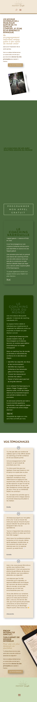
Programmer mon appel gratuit (18, 209)
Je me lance (18, 290)
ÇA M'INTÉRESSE (15, 65)
